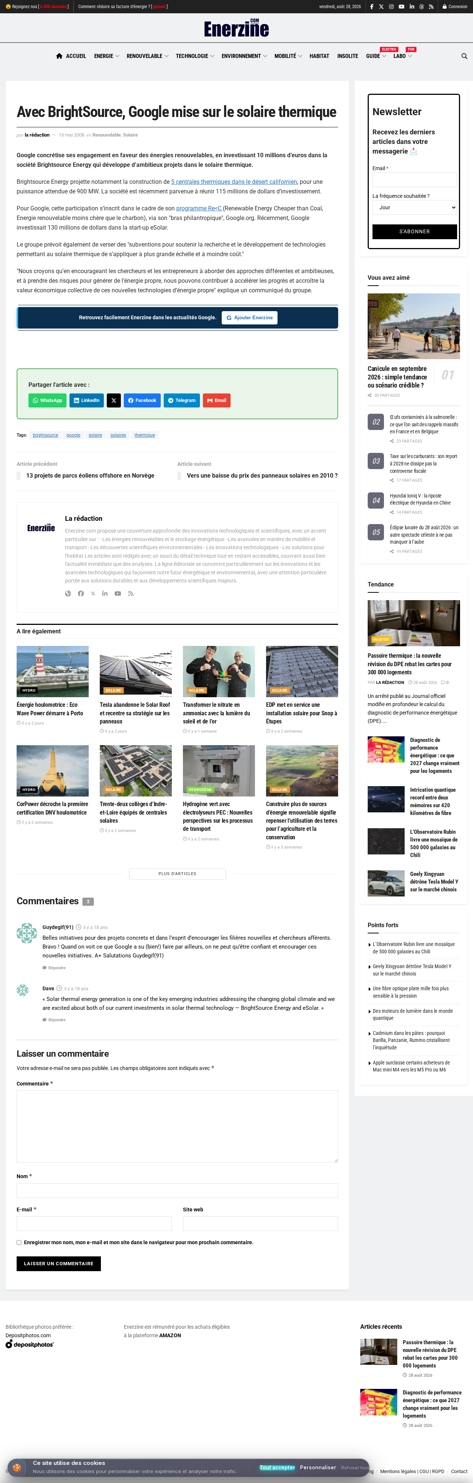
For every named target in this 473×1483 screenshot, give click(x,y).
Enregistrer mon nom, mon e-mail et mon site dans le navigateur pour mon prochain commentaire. (138, 1242)
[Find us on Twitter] (381, 7)
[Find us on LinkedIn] (412, 7)
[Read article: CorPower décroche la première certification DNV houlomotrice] (53, 770)
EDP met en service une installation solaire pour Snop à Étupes (301, 713)
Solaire (130, 135)
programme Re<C (199, 208)
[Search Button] (464, 56)
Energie (103, 56)
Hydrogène (200, 790)
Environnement (241, 56)
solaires (118, 435)
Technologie (192, 56)
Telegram (184, 400)
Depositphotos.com (28, 1335)
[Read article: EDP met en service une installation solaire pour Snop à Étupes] (302, 671)
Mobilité (285, 56)
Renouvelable (144, 56)
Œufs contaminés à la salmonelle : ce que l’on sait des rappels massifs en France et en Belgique (424, 424)
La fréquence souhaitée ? (401, 196)
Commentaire (35, 1083)
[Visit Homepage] (236, 28)
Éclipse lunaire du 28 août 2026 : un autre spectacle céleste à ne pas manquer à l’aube (424, 534)
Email (219, 400)
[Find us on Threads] (421, 7)
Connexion (457, 6)
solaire (95, 435)
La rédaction (37, 135)
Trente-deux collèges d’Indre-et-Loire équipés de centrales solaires (133, 812)
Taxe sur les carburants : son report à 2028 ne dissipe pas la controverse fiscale (423, 463)
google (73, 435)
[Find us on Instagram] (391, 7)
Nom (25, 1176)
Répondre (57, 968)
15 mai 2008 (71, 135)
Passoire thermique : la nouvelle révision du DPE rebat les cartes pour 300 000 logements (410, 664)
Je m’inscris (430, 1461)
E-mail (27, 1209)
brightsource (45, 435)
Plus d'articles (178, 873)
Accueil (76, 56)
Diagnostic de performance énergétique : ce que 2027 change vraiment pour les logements (435, 755)
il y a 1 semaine (202, 731)
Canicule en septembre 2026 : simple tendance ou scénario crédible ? (397, 377)
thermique (145, 435)
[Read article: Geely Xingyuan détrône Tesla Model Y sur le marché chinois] (386, 883)
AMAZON (170, 1335)
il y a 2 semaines (286, 731)
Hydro (29, 690)
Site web (193, 1209)
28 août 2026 (424, 682)
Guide (375, 55)
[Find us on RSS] (431, 7)
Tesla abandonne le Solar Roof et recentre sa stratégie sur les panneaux (135, 713)
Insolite (347, 56)
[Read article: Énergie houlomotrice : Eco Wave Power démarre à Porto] (53, 671)
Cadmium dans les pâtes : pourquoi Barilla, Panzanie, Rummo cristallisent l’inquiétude (411, 1040)
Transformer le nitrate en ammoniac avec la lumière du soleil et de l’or (216, 713)
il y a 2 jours (32, 723)
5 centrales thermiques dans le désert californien (234, 181)
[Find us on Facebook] (372, 7)
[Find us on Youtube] (402, 7)
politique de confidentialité (211, 1474)
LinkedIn (89, 400)
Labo (402, 55)
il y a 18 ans (96, 927)
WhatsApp (50, 400)
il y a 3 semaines (286, 847)
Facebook (144, 400)
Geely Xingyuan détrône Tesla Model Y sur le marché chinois (434, 882)
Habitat (319, 56)
